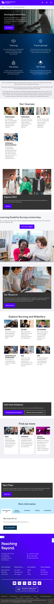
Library (29, 574)
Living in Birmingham (41, 437)
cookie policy (17, 601)
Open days (43, 570)
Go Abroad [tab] (27, 510)
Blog (22, 355)
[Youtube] (34, 583)
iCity (29, 572)
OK (50, 601)
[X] (19, 583)
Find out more (10, 305)
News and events (5, 570)
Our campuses (17, 574)
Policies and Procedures (25, 596)
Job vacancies (4, 574)
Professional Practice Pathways (10, 144)
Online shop (4, 572)
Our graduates (41, 329)
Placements (24, 436)
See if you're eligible (27, 226)
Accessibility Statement (45, 596)
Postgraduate (25, 117)
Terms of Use (4, 596)
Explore (8, 206)
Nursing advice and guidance (14, 412)
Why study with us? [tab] (6, 511)
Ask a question (44, 574)
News (6, 436)
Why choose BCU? (10, 527)
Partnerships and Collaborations (10, 356)
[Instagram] (24, 583)
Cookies (35, 596)
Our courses (9, 27)
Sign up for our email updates (29, 589)
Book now (7, 494)
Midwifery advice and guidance (34, 412)
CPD (38, 117)
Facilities (8, 329)
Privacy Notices (13, 596)
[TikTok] (39, 583)
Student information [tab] (17, 511)
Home (3, 7)
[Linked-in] (29, 583)
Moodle (29, 570)
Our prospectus (44, 572)
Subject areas (9, 7)
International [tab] (47, 510)
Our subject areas (18, 572)
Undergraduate (9, 117)
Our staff (23, 329)
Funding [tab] (37, 510)
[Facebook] (14, 583)
